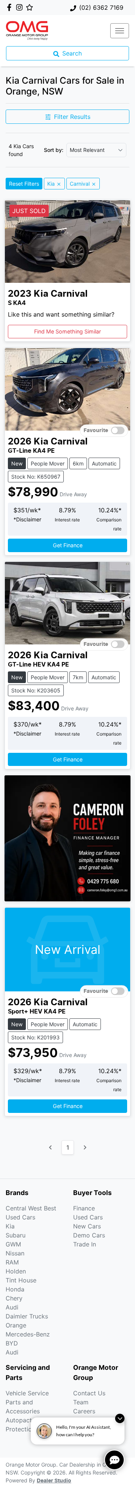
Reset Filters (24, 183)
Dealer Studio (54, 1480)
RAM (12, 1262)
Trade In (84, 1244)
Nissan (15, 1253)
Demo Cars (89, 1235)
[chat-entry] (114, 1460)
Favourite (96, 430)
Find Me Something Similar (67, 331)
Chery (14, 1298)
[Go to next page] (84, 1147)
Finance (84, 1208)
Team (80, 1402)
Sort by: (53, 150)
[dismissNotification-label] (119, 1418)
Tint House (21, 1280)
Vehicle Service (27, 1393)
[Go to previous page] (50, 1147)
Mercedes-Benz (28, 1334)
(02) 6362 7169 (101, 7)
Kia (10, 1226)
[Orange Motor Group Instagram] (21, 7)
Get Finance (67, 545)
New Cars (87, 1226)
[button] (119, 30)
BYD (12, 1343)
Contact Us (89, 1393)
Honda (15, 1289)
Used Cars (88, 1217)
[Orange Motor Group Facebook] (11, 7)
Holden (16, 1271)
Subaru (16, 1235)
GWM (13, 1244)
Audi (12, 1307)
